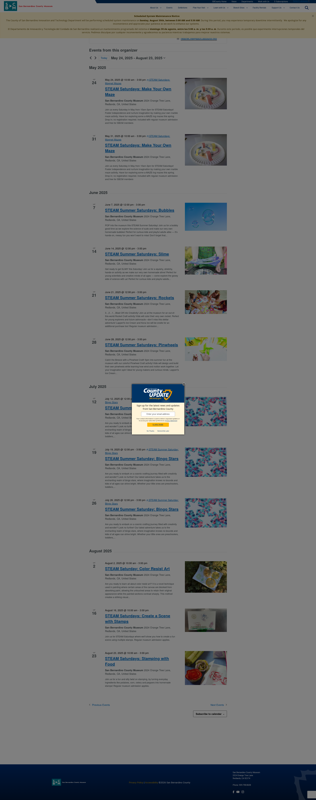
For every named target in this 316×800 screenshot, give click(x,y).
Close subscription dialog (184, 384)
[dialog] (158, 409)
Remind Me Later (163, 431)
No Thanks (150, 431)
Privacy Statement (171, 421)
